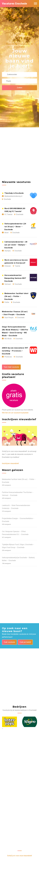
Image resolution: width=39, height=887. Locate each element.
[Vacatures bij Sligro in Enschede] (29, 721)
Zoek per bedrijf (25, 642)
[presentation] (2, 728)
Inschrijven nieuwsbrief (10, 463)
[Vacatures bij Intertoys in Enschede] (9, 721)
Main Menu (35, 3)
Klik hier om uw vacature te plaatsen (15, 413)
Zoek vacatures (9, 642)
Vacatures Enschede (14, 3)
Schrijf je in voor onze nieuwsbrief (19, 856)
